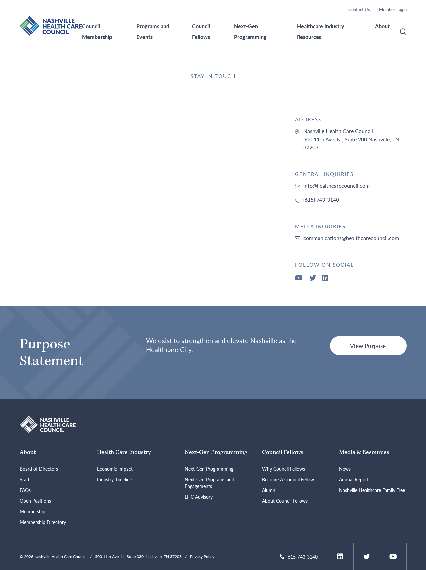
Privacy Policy (202, 556)
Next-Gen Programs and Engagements (209, 482)
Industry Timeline (114, 479)
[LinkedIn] (325, 278)
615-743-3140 (303, 556)
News (345, 468)
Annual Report (354, 479)
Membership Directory (43, 522)
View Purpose (368, 346)
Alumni (269, 490)
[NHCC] (48, 424)
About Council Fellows (285, 500)
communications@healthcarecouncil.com (351, 238)
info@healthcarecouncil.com (336, 185)
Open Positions (35, 500)
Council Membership (97, 32)
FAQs (25, 490)
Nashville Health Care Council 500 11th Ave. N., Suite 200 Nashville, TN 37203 (351, 139)
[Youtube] (393, 556)
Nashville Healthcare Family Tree (372, 490)
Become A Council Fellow (288, 479)
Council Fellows (201, 32)
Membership (32, 511)
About (382, 26)
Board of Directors (39, 468)
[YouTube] (299, 278)
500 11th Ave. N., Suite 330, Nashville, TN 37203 (138, 556)
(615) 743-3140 (321, 199)
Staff (24, 479)
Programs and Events (152, 32)
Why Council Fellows (283, 468)
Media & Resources (364, 452)
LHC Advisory (199, 496)
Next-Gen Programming (250, 32)
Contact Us (359, 9)
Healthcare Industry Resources (320, 32)
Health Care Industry (124, 452)
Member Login (393, 9)
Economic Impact (115, 468)
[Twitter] (312, 278)
